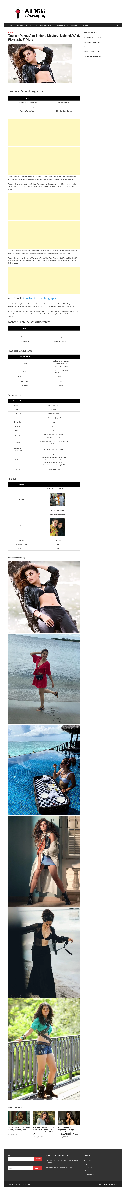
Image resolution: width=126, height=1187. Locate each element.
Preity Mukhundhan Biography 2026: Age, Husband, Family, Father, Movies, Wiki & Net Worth (68, 1130)
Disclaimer (87, 1171)
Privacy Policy (89, 1174)
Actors (20, 25)
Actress (29, 25)
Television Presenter (43, 25)
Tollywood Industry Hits (92, 42)
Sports (74, 25)
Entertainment (60, 25)
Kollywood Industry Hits (92, 47)
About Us (87, 1160)
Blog (85, 1164)
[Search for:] (25, 1168)
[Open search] (117, 25)
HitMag (115, 1184)
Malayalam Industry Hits (92, 56)
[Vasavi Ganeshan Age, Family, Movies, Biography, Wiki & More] (19, 1118)
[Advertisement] (44, 132)
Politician (84, 25)
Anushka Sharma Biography (40, 298)
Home (12, 25)
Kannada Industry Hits (92, 51)
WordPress (106, 1184)
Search (10, 1155)
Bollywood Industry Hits (92, 37)
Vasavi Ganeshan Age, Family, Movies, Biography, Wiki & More (19, 1129)
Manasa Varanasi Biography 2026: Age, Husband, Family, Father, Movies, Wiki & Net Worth (43, 1130)
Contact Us (88, 1167)
